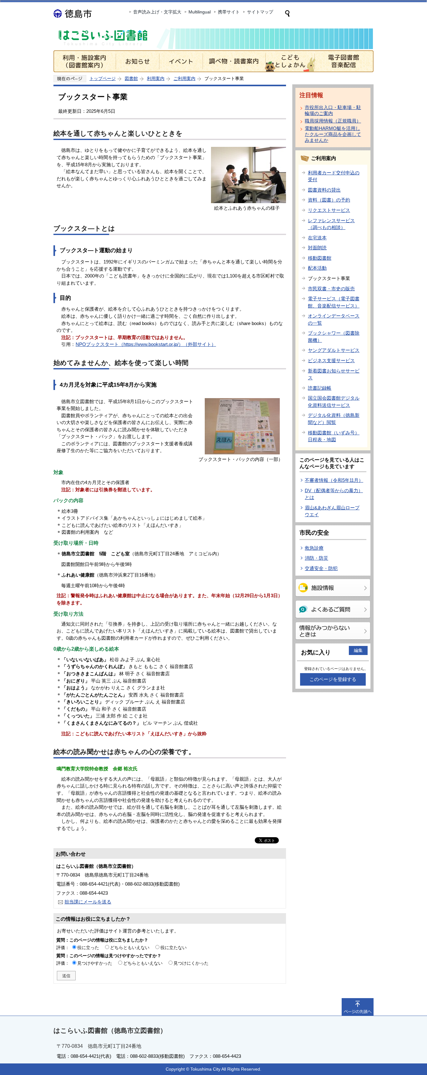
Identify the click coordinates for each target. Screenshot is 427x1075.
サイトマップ (260, 11)
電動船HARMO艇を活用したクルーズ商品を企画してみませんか (333, 134)
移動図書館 (319, 258)
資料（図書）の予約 (329, 199)
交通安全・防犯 (321, 568)
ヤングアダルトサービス (333, 350)
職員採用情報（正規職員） (333, 120)
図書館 (131, 78)
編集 (358, 650)
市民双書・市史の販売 (331, 288)
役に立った (88, 947)
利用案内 (155, 78)
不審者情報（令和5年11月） (334, 480)
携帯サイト (229, 11)
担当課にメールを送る (87, 901)
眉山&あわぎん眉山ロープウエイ (332, 511)
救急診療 (314, 548)
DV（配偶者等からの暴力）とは (334, 494)
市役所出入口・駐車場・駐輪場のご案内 (333, 110)
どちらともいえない (129, 947)
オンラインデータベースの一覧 (333, 319)
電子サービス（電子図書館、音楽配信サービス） (333, 302)
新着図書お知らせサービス (333, 374)
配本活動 (317, 268)
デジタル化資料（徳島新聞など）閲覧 (333, 418)
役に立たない (173, 947)
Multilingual (199, 11)
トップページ (102, 78)
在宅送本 (317, 237)
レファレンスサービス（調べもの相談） (331, 224)
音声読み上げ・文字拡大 (157, 11)
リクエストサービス (329, 210)
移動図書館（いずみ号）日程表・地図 (333, 436)
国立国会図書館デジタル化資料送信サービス (333, 401)
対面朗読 (317, 247)
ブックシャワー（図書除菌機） (333, 336)
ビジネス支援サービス (331, 360)
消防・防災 (316, 558)
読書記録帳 (319, 388)
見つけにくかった (190, 963)
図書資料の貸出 (324, 189)
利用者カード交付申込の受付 (333, 176)
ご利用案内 (184, 78)
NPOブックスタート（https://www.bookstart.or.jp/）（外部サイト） (146, 344)
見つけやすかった (94, 963)
